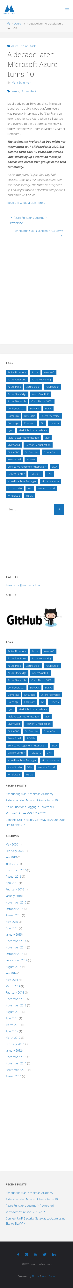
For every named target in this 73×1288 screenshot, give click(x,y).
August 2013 (13, 1012)
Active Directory (17, 372)
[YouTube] (35, 1254)
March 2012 (13, 1038)
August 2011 (13, 1076)
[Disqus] (36, 288)
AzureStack (52, 386)
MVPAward (14, 445)
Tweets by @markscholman (23, 585)
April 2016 (12, 883)
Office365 (13, 452)
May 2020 (12, 844)
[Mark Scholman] (9, 9)
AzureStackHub (17, 401)
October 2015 (14, 909)
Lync (10, 430)
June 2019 (12, 864)
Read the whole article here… (26, 203)
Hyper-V (54, 423)
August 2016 (13, 876)
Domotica (13, 416)
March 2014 (13, 986)
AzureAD (49, 372)
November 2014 (16, 947)
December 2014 (16, 941)
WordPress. (48, 1276)
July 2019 (11, 857)
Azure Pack (14, 386)
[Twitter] (44, 1254)
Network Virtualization (38, 445)
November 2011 (16, 1063)
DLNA (48, 408)
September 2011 (16, 1070)
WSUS (29, 495)
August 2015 (13, 915)
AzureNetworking (41, 379)
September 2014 (16, 960)
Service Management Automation (27, 466)
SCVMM (30, 459)
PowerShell (14, 459)
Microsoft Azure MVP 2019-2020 (26, 813)
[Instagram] (26, 1254)
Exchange (13, 423)
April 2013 (12, 1018)
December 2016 (16, 870)
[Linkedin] (54, 1254)
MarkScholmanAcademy (33, 430)
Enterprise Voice (50, 416)
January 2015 (14, 934)
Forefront (29, 423)
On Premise (31, 452)
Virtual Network (50, 481)
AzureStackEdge (17, 394)
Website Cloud (46, 488)
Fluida (35, 1276)
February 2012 (15, 1044)
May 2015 (12, 922)
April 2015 (12, 928)
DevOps (35, 408)
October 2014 (14, 954)
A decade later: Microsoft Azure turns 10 (32, 800)
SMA (54, 466)
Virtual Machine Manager (22, 481)
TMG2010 (35, 474)
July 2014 (11, 973)
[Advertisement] (35, 543)
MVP (47, 437)
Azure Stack (28, 46)
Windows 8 (14, 495)
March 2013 (13, 1025)
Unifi (49, 474)
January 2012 (14, 1050)
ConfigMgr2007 (16, 408)
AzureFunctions (17, 379)
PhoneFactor (51, 452)
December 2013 (16, 999)
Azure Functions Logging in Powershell (30, 807)
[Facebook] (18, 1254)
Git (42, 423)
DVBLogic (29, 416)
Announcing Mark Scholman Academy (29, 794)
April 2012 (12, 1031)
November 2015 (16, 902)
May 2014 (12, 980)
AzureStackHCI (40, 394)
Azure (17, 23)
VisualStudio (15, 488)
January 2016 (14, 896)
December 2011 (16, 1057)
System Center (16, 474)
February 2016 (15, 889)
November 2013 (16, 1005)
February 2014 (15, 992)
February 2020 (15, 851)
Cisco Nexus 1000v (42, 401)
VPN (29, 488)
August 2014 (13, 967)
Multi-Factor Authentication (23, 437)
